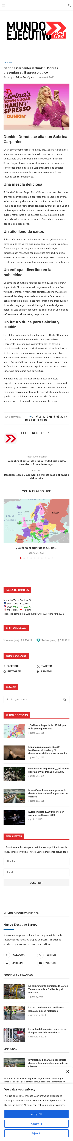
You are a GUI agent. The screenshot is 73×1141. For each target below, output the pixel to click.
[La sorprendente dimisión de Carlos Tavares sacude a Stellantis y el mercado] (14, 991)
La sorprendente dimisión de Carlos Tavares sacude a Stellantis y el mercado (48, 989)
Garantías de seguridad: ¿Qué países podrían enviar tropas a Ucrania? (48, 770)
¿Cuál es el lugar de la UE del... (36, 547)
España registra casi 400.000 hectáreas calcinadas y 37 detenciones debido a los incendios (48, 750)
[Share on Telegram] (26, 420)
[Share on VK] (50, 416)
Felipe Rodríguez (25, 77)
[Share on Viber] (41, 420)
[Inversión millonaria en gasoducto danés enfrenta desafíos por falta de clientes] (14, 796)
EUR (28, 613)
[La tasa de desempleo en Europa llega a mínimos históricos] (14, 1013)
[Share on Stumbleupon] (61, 416)
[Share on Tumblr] (47, 416)
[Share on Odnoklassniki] (54, 416)
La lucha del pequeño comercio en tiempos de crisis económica (47, 1031)
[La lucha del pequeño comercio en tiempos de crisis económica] (14, 1035)
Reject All (36, 1133)
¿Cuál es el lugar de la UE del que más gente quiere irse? (47, 727)
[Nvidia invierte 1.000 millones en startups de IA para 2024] (14, 817)
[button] (67, 1071)
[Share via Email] (45, 420)
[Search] (69, 5)
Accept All (36, 1114)
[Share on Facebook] (37, 416)
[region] (36, 1112)
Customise (36, 1123)
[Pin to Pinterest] (44, 416)
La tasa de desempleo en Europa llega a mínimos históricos (46, 1009)
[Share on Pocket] (34, 420)
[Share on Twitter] (40, 416)
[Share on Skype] (38, 420)
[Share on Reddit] (58, 416)
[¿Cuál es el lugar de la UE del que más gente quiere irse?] (36, 521)
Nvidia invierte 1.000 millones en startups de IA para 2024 (46, 813)
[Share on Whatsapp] (65, 416)
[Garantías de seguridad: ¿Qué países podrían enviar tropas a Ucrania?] (14, 774)
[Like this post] (33, 416)
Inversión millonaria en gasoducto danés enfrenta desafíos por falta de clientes (48, 793)
